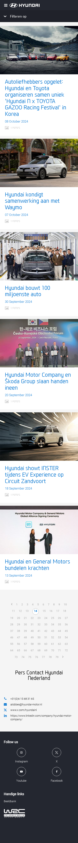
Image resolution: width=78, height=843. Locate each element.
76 (36, 657)
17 (57, 610)
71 (59, 650)
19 (11, 617)
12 (20, 610)
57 (25, 643)
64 (11, 650)
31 (32, 624)
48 (25, 637)
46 (11, 637)
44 (59, 630)
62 (59, 643)
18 (64, 610)
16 (50, 610)
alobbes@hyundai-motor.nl (26, 704)
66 (25, 650)
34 (52, 624)
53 (59, 637)
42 (45, 630)
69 (45, 650)
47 (18, 637)
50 (39, 637)
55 (11, 643)
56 (18, 643)
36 (66, 624)
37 (11, 630)
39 (25, 630)
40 (32, 630)
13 (27, 610)
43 (52, 630)
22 (32, 617)
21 (25, 617)
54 (66, 637)
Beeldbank (10, 801)
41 (39, 630)
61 (52, 643)
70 (52, 650)
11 (13, 610)
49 (32, 637)
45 (66, 630)
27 (66, 617)
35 (59, 624)
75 (29, 657)
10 (65, 604)
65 (18, 650)
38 (18, 630)
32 (39, 624)
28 (11, 624)
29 (18, 624)
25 (52, 617)
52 (52, 637)
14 (35, 610)
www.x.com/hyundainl (23, 710)
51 (45, 637)
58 (32, 643)
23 (39, 617)
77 (43, 657)
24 (45, 617)
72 (66, 650)
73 (16, 657)
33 (45, 624)
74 (22, 657)
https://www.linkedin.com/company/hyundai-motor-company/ (41, 717)
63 (66, 643)
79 (56, 657)
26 (59, 617)
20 (18, 617)
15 (44, 610)
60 (45, 643)
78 (50, 657)
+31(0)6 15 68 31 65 (22, 698)
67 (32, 650)
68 (39, 650)
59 (39, 643)
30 (25, 624)
